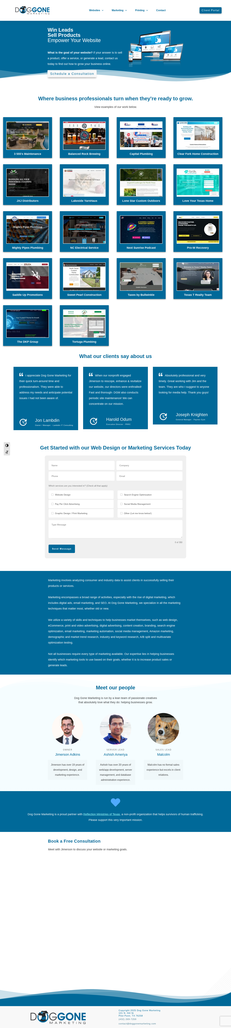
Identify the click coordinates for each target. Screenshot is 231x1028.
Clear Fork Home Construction (197, 153)
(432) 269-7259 (127, 1019)
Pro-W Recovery (198, 247)
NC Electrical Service (84, 247)
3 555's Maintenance (27, 153)
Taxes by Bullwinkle (141, 294)
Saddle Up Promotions (27, 294)
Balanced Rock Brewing (84, 153)
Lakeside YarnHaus (84, 200)
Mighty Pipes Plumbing (27, 247)
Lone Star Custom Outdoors (141, 200)
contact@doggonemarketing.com (137, 1023)
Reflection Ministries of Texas (101, 814)
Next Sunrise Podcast (141, 247)
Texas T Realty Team (198, 294)
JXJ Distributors (27, 200)
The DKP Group (27, 341)
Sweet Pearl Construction (84, 294)
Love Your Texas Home (197, 200)
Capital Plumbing (141, 153)
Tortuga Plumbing (84, 341)
